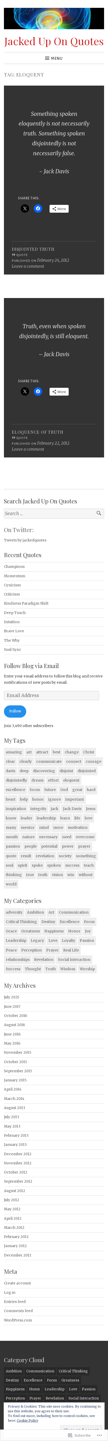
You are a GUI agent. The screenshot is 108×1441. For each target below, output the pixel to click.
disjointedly (16, 780)
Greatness (30, 931)
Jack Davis (72, 808)
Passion (87, 940)
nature (28, 837)
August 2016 (14, 1025)
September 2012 (18, 1181)
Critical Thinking (21, 921)
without (86, 874)
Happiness (54, 931)
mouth (12, 837)
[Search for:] (54, 514)
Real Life (71, 950)
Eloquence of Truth (37, 432)
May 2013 (12, 1126)
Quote (22, 255)
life (77, 818)
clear (10, 761)
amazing (14, 752)
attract (42, 752)
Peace (11, 950)
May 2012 (12, 1209)
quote (11, 856)
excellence (15, 789)
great (77, 789)
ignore (54, 799)
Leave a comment (28, 266)
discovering (44, 771)
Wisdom (67, 969)
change (72, 752)
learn (65, 818)
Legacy (37, 940)
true (30, 874)
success (72, 865)
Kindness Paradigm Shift (26, 603)
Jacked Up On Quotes (54, 41)
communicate (49, 761)
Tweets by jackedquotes (25, 540)
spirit (22, 865)
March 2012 (14, 1227)
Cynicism (12, 585)
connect (73, 761)
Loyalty (68, 940)
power (68, 846)
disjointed (87, 771)
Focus (89, 921)
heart (10, 799)
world (11, 884)
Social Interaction (74, 959)
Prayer (52, 950)
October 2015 (15, 1062)
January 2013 (15, 1144)
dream (37, 780)
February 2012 (16, 1237)
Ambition (35, 912)
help (24, 799)
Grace (11, 931)
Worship (87, 969)
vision (57, 874)
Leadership (16, 940)
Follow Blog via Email (31, 666)
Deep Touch (15, 613)
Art (51, 912)
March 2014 (14, 1099)
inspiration (16, 808)
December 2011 (17, 1255)
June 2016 (12, 1034)
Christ (88, 752)
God (64, 789)
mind (44, 827)
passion (13, 846)
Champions (14, 566)
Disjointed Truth (33, 249)
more (58, 827)
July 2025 (11, 997)
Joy (88, 931)
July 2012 (11, 1200)
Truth (50, 969)
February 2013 (16, 1135)
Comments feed (18, 1311)
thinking (14, 874)
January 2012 (15, 1246)
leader (26, 818)
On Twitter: (19, 530)
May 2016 (12, 1043)
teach (89, 865)
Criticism (12, 594)
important (74, 799)
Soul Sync (12, 649)
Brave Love (14, 631)
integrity (38, 808)
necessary (48, 837)
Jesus (90, 808)
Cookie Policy (27, 1420)
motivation (78, 827)
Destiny (48, 921)
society (65, 856)
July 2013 (11, 1117)
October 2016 (15, 1016)
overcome (85, 837)
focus (35, 789)
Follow (15, 711)
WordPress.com (18, 1320)
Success (13, 969)
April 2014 (12, 1089)
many (11, 827)
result (26, 856)
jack (54, 808)
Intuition (12, 622)
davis (10, 771)
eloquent (71, 780)
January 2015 (15, 1080)
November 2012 (17, 1163)
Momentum (14, 576)
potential (49, 846)
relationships (18, 959)
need (66, 837)
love (88, 818)
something (86, 856)
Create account (17, 1283)
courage (93, 761)
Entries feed (15, 1302)
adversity (14, 912)
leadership (46, 818)
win (70, 874)
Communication (74, 912)
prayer (84, 846)
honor (38, 799)
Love (52, 940)
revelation (45, 856)
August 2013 (14, 1108)
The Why (12, 640)
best (56, 752)
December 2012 (17, 1154)
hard (91, 789)
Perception (31, 950)
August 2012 (14, 1191)
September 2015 (18, 1071)
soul (9, 865)
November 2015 (17, 1052)
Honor (74, 931)
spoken (54, 865)
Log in (9, 1292)
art (29, 752)
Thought (33, 969)
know (11, 818)
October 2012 (15, 1172)
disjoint (66, 771)
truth (42, 874)
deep (24, 771)
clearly (25, 761)
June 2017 (12, 1006)
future (50, 789)
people (30, 846)
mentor (28, 827)
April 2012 (12, 1218)
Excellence (69, 921)
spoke (37, 865)
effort (53, 780)
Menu (57, 58)
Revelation (43, 959)
